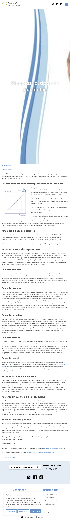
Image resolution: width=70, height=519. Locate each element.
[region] (24, 503)
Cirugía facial (49, 498)
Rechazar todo (23, 511)
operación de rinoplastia (20, 328)
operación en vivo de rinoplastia (53, 448)
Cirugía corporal (51, 501)
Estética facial (50, 504)
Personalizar (11, 511)
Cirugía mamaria (51, 494)
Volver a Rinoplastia (8, 169)
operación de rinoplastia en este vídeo (41, 453)
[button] (66, 4)
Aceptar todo (36, 511)
